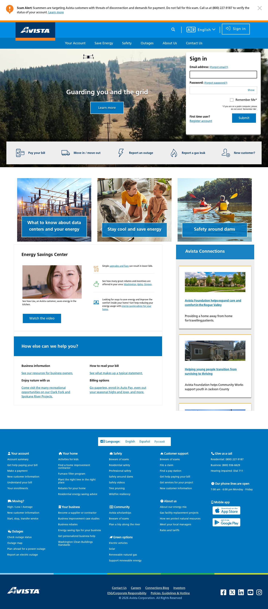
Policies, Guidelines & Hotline (170, 593)
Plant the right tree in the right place (77, 481)
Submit (244, 118)
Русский (159, 441)
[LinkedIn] (243, 594)
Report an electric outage (22, 554)
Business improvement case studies (78, 518)
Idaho (140, 284)
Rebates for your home (72, 488)
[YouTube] (252, 594)
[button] (259, 9)
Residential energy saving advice (77, 494)
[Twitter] (234, 594)
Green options (123, 537)
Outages (17, 531)
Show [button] (251, 90)
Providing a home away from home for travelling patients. (208, 318)
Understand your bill (19, 482)
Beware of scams (119, 459)
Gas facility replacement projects (179, 512)
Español (144, 441)
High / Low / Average (20, 507)
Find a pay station (170, 470)
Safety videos (117, 482)
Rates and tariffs (169, 530)
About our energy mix (173, 507)
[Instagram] (261, 594)
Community (122, 507)
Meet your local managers (175, 524)
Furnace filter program (71, 473)
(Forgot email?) (219, 67)
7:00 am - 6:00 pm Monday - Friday (232, 489)
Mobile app (222, 502)
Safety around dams (121, 476)
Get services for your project (176, 482)
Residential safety (119, 465)
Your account (20, 453)
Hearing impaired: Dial (227, 471)
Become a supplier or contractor (77, 512)
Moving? (18, 501)
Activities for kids (68, 459)
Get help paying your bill (22, 465)
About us (170, 501)
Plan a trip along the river (124, 524)
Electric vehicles (118, 543)
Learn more (56, 12)
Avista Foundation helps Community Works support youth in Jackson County (214, 387)
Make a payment (17, 470)
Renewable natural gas (123, 554)
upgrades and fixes (119, 266)
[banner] (134, 11)
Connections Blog (157, 588)
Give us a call (223, 453)
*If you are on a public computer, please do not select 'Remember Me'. (239, 107)
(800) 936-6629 (230, 465)
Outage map (14, 543)
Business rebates (67, 524)
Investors (179, 588)
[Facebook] (225, 594)
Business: (225, 465)
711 (241, 470)
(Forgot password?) (215, 82)
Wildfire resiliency (119, 494)
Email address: (209, 67)
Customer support (176, 453)
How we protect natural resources (180, 518)
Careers (136, 588)
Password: (208, 82)
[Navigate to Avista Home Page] (35, 37)
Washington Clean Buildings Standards (75, 543)
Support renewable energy (125, 560)
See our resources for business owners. (47, 373)
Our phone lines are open (232, 483)
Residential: (227, 459)
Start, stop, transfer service (22, 518)
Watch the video (42, 318)
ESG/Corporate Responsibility (126, 593)
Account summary (17, 459)
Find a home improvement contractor (74, 467)
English (130, 441)
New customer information (23, 476)
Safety (118, 453)
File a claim (166, 465)
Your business (71, 507)
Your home (70, 453)
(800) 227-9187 (234, 459)
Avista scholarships (120, 512)
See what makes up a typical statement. (116, 373)
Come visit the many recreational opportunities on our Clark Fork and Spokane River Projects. (46, 392)
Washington (130, 284)
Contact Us (119, 588)
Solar (112, 548)
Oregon (148, 284)
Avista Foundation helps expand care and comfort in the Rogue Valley (213, 303)
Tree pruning (117, 488)
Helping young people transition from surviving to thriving (211, 371)
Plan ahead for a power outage (26, 548)
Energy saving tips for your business (79, 530)
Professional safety (120, 470)
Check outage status (19, 537)
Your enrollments (17, 488)
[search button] (173, 29)
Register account (201, 121)
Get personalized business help (76, 536)
